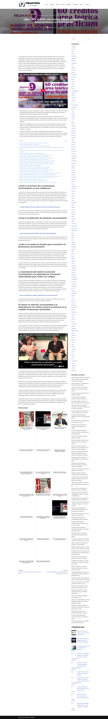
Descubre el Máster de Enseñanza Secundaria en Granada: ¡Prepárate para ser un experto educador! (80, 407)
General (73, 191)
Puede (72, 298)
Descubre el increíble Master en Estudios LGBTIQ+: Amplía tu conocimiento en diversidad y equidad (80, 601)
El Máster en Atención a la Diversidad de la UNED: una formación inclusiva (34, 159)
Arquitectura (74, 63)
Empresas (73, 158)
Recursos (73, 302)
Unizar (72, 363)
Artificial (73, 67)
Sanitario (73, 319)
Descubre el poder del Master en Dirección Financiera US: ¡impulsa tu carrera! (79, 617)
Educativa (73, 153)
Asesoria (73, 70)
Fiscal (72, 181)
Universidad (75, 4)
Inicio (46, 4)
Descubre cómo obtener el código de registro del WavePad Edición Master (83, 640)
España (57, 4)
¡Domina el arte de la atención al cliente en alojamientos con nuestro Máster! (35, 167)
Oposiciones (74, 267)
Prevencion (73, 281)
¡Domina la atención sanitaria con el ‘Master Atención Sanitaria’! (32, 153)
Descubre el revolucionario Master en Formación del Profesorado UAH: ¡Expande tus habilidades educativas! (79, 453)
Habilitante (73, 202)
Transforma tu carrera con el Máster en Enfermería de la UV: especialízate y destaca (79, 389)
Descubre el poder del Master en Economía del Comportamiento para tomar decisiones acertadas (79, 509)
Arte (72, 65)
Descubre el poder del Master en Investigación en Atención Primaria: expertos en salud (37, 177)
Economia (73, 149)
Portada (36, 15)
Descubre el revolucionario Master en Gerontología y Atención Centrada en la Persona (37, 163)
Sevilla (72, 333)
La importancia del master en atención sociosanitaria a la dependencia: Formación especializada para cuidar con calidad (42, 148)
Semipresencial (74, 330)
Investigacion (74, 230)
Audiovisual (74, 74)
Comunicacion (74, 105)
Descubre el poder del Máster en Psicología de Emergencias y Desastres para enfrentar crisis (80, 529)
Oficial (72, 263)
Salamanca (73, 312)
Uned (72, 356)
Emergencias (74, 156)
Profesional (73, 284)
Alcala (72, 51)
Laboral (73, 235)
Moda (72, 253)
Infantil (72, 216)
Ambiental (73, 58)
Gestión (73, 195)
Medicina (73, 249)
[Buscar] (88, 39)
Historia (73, 207)
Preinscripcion (74, 279)
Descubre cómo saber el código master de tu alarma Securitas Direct (83, 633)
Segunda (73, 326)
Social (72, 337)
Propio (72, 288)
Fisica (72, 184)
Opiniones (73, 265)
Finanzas (73, 179)
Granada (73, 198)
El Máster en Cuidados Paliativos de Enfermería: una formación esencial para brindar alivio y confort (80, 607)
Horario (73, 209)
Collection (73, 97)
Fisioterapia (74, 186)
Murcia (72, 256)
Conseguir (73, 107)
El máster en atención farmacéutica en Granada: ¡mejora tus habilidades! (34, 171)
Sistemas (73, 335)
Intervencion (74, 228)
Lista (72, 239)
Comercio (73, 100)
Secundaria (74, 323)
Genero (73, 193)
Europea (73, 174)
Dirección (73, 142)
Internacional (74, 226)
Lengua (73, 237)
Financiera (73, 177)
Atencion (60, 27)
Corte (72, 112)
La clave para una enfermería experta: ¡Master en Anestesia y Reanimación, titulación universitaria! (79, 478)
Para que (73, 272)
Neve (19, 717)
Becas (72, 79)
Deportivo (73, 128)
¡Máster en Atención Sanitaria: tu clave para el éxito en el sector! (32, 179)
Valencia (73, 367)
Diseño (73, 144)
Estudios (73, 172)
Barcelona (73, 77)
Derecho (63, 4)
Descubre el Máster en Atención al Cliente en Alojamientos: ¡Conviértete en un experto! (37, 162)
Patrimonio (73, 274)
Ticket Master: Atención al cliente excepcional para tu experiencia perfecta (34, 168)
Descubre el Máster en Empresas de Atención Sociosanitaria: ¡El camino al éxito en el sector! (38, 182)
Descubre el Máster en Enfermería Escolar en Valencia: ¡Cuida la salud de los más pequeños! (80, 432)
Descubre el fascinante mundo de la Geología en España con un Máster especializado (79, 591)
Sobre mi (82, 4)
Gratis (72, 200)
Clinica (73, 95)
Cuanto (73, 114)
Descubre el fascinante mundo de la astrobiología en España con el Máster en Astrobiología (79, 494)
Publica (73, 295)
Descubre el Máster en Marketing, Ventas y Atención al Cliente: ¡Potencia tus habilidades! (37, 174)
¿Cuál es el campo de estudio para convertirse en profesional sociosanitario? (35, 145)
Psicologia (73, 293)
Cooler (72, 109)
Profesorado (74, 286)
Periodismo (73, 277)
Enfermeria (73, 160)
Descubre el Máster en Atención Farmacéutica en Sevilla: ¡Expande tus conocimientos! (37, 170)
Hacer (72, 205)
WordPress (32, 717)
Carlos (72, 84)
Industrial (73, 214)
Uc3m (72, 351)
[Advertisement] (43, 46)
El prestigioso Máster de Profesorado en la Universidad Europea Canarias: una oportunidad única (80, 574)
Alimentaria (73, 56)
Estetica (73, 167)
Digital (72, 139)
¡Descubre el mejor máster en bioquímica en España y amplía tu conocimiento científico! (80, 504)
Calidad (73, 81)
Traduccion (73, 349)
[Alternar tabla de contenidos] (65, 141)
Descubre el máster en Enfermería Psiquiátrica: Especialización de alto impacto (79, 535)
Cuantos (73, 116)
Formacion (51, 4)
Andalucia (73, 60)
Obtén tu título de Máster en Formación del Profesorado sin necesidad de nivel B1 (80, 484)
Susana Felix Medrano (53, 27)
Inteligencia (74, 223)
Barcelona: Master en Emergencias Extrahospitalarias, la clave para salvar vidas (80, 459)
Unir (72, 358)
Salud (72, 316)
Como (72, 102)
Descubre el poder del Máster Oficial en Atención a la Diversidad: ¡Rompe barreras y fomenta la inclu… (40, 176)
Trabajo (73, 346)
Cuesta (73, 118)
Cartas (72, 88)
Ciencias (73, 93)
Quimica (73, 300)
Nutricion (73, 260)
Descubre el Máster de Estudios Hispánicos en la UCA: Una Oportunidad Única (80, 416)
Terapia (73, 342)
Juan (72, 232)
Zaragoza (73, 370)
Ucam (72, 353)
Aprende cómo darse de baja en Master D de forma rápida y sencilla (83, 688)
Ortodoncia (73, 270)
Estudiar (73, 170)
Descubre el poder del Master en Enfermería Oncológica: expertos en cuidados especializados (79, 465)
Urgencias (73, 365)
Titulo (72, 344)
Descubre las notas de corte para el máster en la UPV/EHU (83, 648)
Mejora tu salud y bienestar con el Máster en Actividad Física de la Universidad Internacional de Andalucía (80, 379)
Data (72, 121)
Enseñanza (73, 163)
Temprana (73, 340)
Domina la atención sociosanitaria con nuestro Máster (30, 165)
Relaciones (73, 305)
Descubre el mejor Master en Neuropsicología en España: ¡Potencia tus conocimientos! (80, 523)
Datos (72, 123)
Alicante (73, 53)
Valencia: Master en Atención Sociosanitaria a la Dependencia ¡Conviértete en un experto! (37, 160)
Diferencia (73, 137)
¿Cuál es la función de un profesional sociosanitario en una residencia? (34, 142)
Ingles (72, 221)
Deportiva (73, 125)
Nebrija (73, 258)
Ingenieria (73, 219)
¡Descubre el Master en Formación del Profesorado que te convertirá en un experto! (79, 442)
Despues (73, 135)
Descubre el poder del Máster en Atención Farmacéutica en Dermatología (34, 156)
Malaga (73, 242)
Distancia (73, 146)
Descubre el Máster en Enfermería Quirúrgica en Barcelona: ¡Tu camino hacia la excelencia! (79, 568)
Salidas (73, 314)
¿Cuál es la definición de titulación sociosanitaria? (29, 144)
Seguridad (73, 328)
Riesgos (73, 309)
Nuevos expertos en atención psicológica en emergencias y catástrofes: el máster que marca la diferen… (40, 173)
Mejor (72, 251)
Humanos (73, 212)
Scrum (72, 321)
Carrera (73, 86)
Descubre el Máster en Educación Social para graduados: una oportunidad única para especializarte (80, 552)
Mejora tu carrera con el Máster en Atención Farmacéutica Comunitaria (34, 180)
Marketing (73, 244)
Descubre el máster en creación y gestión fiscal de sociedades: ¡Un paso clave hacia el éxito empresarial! (80, 447)
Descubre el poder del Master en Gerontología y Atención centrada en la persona (36, 154)
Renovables (74, 307)
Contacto (87, 4)
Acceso (73, 49)
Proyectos (73, 291)
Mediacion (73, 246)
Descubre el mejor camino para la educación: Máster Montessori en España (78, 426)
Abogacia (68, 4)
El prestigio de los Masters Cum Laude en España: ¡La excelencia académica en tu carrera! (80, 562)
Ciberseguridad (74, 91)
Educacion (73, 151)
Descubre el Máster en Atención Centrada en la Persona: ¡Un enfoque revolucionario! (36, 157)
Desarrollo (73, 132)
